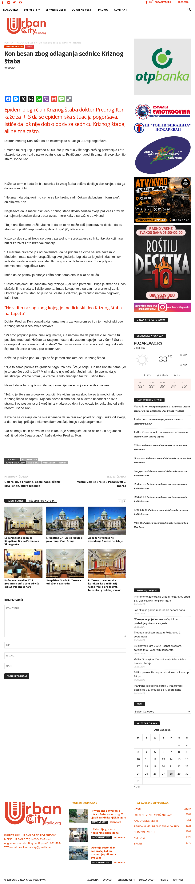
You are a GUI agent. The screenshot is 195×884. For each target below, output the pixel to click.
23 (186, 766)
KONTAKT (120, 9)
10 (138, 759)
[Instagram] (8, 3)
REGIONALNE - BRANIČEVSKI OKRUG (156, 826)
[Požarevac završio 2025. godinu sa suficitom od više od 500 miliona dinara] (23, 563)
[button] (189, 10)
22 (179, 766)
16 (186, 759)
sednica (62, 463)
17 (138, 766)
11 (146, 759)
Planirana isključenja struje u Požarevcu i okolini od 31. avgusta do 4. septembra (158, 687)
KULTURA (139, 838)
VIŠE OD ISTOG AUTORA (41, 500)
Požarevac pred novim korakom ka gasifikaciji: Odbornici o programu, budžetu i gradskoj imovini (105, 585)
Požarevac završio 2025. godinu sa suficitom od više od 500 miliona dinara (21, 583)
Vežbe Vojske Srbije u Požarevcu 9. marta (101, 484)
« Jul (137, 786)
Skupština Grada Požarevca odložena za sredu (63, 582)
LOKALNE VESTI (82, 9)
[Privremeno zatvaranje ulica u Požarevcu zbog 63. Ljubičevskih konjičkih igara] (78, 816)
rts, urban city (29, 459)
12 (155, 759)
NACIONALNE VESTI (14, 46)
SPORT (138, 843)
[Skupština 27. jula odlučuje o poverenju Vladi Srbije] (65, 521)
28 (171, 773)
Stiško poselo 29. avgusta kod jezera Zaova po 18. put (162, 674)
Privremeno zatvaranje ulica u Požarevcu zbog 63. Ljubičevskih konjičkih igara (162, 598)
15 (179, 759)
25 (146, 773)
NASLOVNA (10, 9)
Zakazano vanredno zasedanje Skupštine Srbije (105, 539)
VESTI (29, 46)
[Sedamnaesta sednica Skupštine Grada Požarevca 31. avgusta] (23, 521)
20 (163, 766)
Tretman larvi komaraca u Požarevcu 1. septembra (157, 634)
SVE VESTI (30, 9)
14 (171, 759)
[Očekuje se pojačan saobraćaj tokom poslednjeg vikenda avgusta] (78, 853)
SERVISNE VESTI (56, 9)
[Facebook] (2, 3)
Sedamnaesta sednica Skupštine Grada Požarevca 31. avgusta (21, 541)
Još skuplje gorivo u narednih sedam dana (159, 609)
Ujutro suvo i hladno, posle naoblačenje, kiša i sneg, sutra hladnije (32, 484)
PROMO (103, 9)
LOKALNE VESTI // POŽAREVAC (153, 815)
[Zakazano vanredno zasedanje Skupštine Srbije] (107, 521)
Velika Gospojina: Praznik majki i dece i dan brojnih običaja (160, 661)
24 (138, 773)
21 (171, 766)
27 (163, 773)
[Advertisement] (125, 26)
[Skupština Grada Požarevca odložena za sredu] (65, 563)
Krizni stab (34, 463)
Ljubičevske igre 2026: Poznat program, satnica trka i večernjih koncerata (158, 647)
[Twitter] (14, 3)
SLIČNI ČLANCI (15, 500)
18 (146, 766)
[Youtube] (20, 3)
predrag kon (49, 463)
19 (155, 766)
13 (163, 759)
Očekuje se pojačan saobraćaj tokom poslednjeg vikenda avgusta (156, 621)
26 (155, 773)
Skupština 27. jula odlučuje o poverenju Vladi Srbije (64, 539)
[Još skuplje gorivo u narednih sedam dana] (78, 835)
